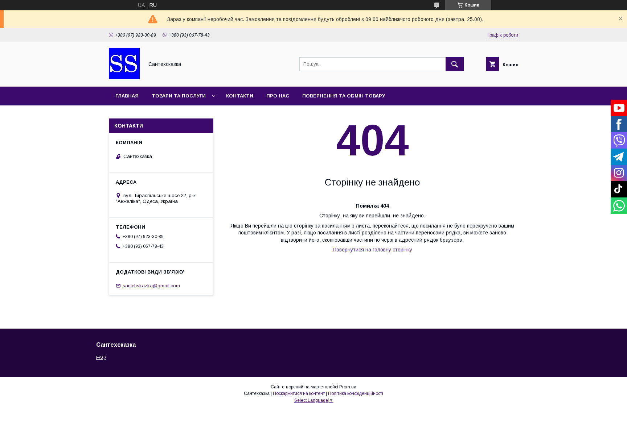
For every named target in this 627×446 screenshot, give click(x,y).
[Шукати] (455, 64)
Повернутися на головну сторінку (372, 250)
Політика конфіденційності (355, 393)
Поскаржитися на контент (299, 393)
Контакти (239, 96)
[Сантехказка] (124, 77)
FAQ (101, 357)
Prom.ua (347, 386)
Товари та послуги (179, 96)
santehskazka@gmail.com (151, 285)
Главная (127, 96)
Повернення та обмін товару (343, 96)
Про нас (277, 96)
